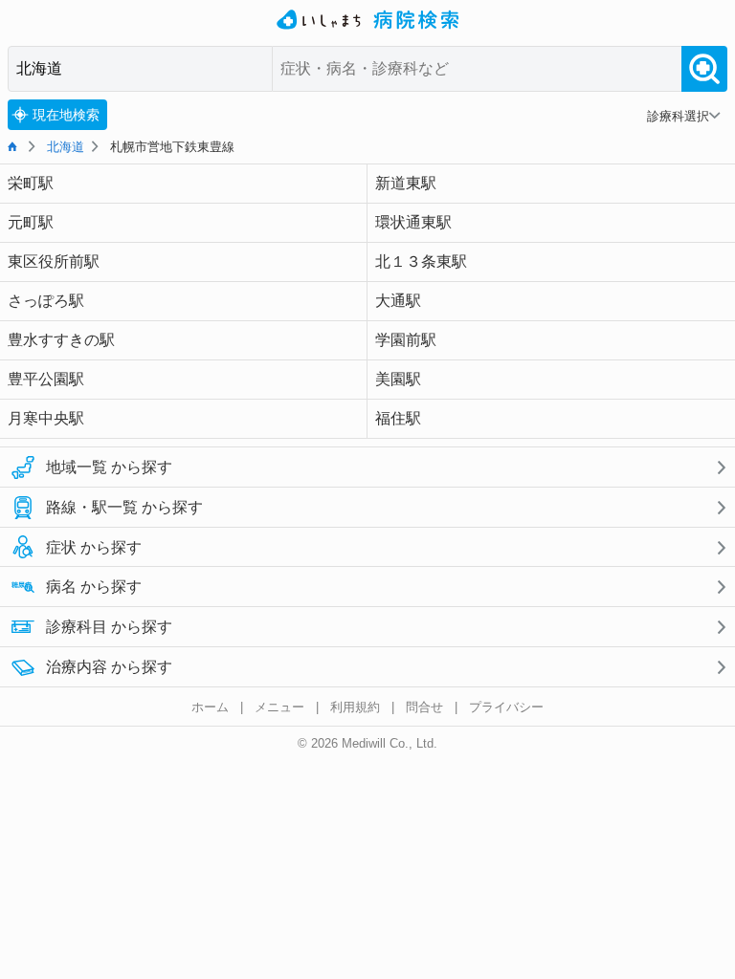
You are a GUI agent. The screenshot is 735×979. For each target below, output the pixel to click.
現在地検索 (66, 114)
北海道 (65, 147)
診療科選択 (678, 116)
